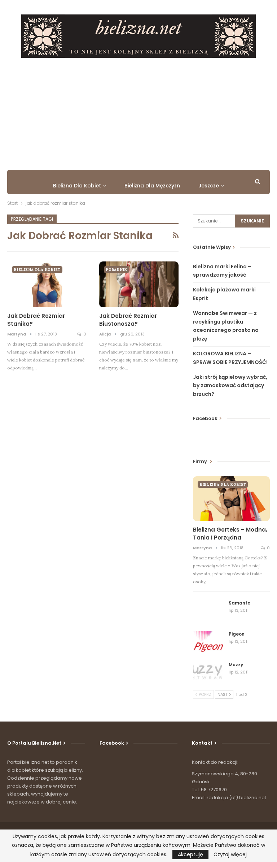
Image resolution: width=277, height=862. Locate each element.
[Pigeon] (208, 642)
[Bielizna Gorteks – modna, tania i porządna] (231, 498)
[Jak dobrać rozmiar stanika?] (46, 284)
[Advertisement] (138, 112)
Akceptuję (190, 854)
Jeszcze (208, 185)
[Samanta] (208, 611)
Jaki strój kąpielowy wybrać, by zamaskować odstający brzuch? (230, 385)
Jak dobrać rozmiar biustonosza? (128, 320)
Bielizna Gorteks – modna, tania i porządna (230, 533)
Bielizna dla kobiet (77, 185)
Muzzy (236, 665)
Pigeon (237, 634)
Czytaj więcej (230, 854)
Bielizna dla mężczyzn (152, 185)
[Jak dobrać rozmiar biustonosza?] (138, 284)
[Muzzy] (208, 673)
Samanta (240, 603)
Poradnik (116, 269)
